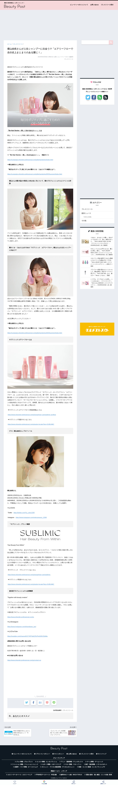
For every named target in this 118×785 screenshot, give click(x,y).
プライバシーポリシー (43, 754)
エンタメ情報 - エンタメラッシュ (47, 761)
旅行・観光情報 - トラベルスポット (96, 764)
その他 (84, 221)
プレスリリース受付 (107, 4)
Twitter (87, 100)
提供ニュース (86, 213)
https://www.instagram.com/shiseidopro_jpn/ (21, 626)
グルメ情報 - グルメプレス (24, 761)
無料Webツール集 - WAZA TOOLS (71, 774)
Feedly (99, 100)
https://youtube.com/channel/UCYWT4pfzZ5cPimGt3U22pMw (27, 636)
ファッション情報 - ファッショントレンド (25, 764)
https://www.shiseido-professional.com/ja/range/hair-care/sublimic (29, 574)
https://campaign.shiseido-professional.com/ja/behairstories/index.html (30, 160)
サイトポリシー (59, 754)
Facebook (94, 100)
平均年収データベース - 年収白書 (46, 774)
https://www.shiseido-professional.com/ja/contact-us (24, 660)
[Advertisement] (59, 24)
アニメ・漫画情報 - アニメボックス (72, 761)
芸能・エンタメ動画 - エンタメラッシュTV (91, 767)
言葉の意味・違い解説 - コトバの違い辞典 (99, 774)
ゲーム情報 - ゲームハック (95, 761)
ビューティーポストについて (79, 4)
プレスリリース (68, 710)
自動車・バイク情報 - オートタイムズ (26, 767)
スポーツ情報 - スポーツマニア (51, 764)
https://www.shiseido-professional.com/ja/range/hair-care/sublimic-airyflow (32, 415)
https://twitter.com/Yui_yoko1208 (24, 512)
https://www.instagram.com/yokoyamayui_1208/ (31, 517)
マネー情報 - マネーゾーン (73, 764)
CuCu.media (87, 217)
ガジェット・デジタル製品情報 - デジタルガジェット (58, 767)
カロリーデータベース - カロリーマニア (19, 774)
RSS (106, 100)
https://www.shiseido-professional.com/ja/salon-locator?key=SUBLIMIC (31, 424)
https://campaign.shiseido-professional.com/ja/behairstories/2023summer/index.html (34, 174)
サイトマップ (102, 754)
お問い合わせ (94, 4)
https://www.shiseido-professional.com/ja (20, 617)
